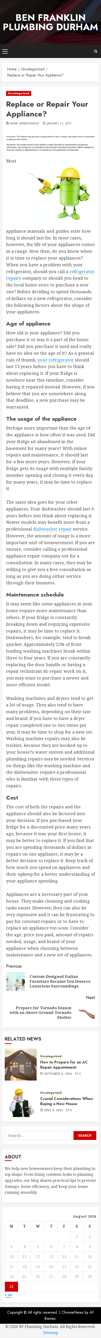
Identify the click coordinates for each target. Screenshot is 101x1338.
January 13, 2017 (59, 124)
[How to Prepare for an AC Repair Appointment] (21, 1065)
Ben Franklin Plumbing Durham (50, 22)
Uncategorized (18, 93)
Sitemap (50, 1332)
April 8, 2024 (53, 1110)
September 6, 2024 (58, 1074)
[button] (5, 51)
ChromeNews (72, 1312)
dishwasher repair (52, 529)
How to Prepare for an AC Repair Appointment (64, 1065)
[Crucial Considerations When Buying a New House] (21, 1101)
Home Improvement (24, 124)
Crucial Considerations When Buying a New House (66, 1101)
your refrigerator (56, 360)
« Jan (8, 1294)
